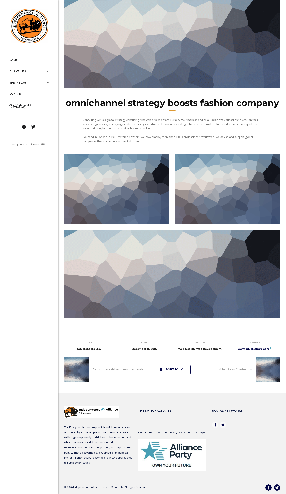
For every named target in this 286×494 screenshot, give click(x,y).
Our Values (17, 71)
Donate (15, 93)
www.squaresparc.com (253, 348)
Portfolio (175, 369)
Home (13, 60)
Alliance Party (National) (20, 106)
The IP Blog (17, 82)
